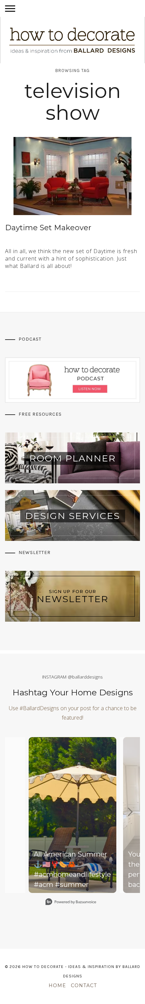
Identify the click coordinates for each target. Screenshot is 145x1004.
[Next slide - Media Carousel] (130, 812)
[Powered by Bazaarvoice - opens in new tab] (71, 902)
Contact (84, 985)
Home (57, 985)
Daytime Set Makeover (48, 227)
